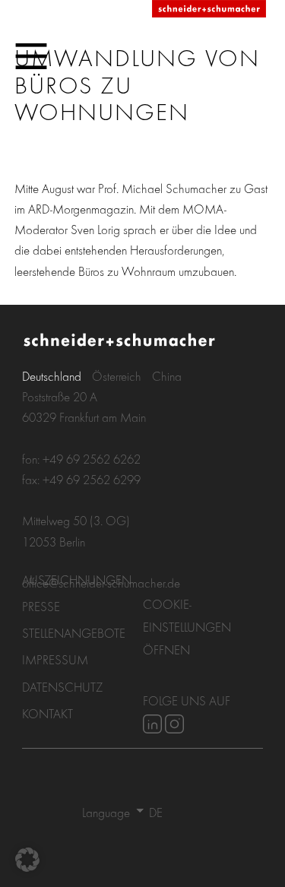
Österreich (116, 376)
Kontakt (47, 713)
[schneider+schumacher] (209, 9)
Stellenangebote (73, 633)
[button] (27, 859)
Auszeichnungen (76, 580)
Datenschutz (62, 687)
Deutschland (51, 376)
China (167, 376)
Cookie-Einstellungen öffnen (187, 626)
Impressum (55, 659)
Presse (41, 606)
